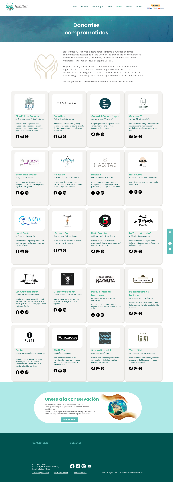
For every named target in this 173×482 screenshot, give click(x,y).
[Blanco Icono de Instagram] (170, 232)
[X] (170, 243)
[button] (155, 6)
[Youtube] (89, 466)
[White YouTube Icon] (170, 249)
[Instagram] (83, 466)
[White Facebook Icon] (170, 238)
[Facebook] (72, 466)
